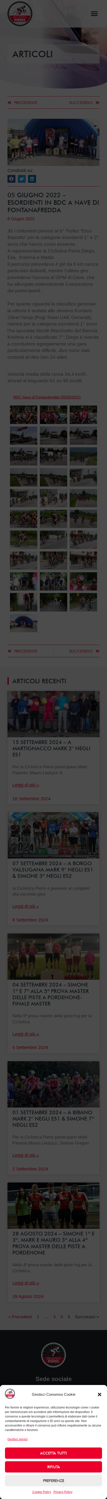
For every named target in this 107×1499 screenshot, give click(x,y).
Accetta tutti (53, 1453)
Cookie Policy (41, 1492)
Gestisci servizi (17, 1439)
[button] (99, 1394)
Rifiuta (53, 1467)
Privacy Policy (63, 1492)
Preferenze (53, 1480)
